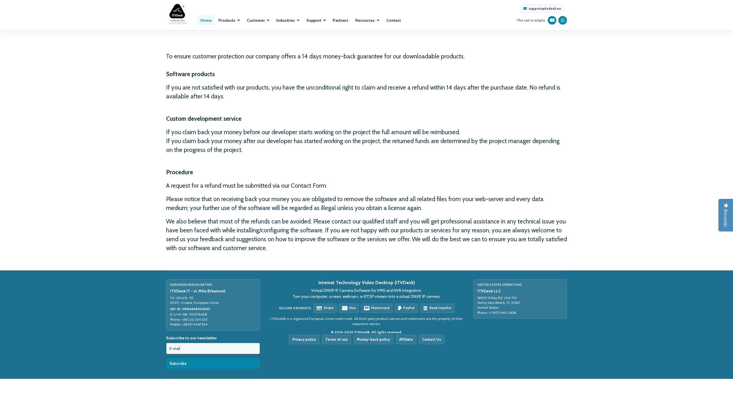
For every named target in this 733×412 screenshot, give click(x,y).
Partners (340, 20)
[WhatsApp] (563, 20)
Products (226, 20)
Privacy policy (304, 339)
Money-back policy (373, 339)
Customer (256, 20)
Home (206, 20)
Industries (285, 20)
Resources (365, 20)
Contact (393, 20)
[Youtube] (552, 20)
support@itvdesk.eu (545, 9)
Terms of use (336, 339)
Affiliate (406, 339)
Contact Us (431, 339)
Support (313, 20)
